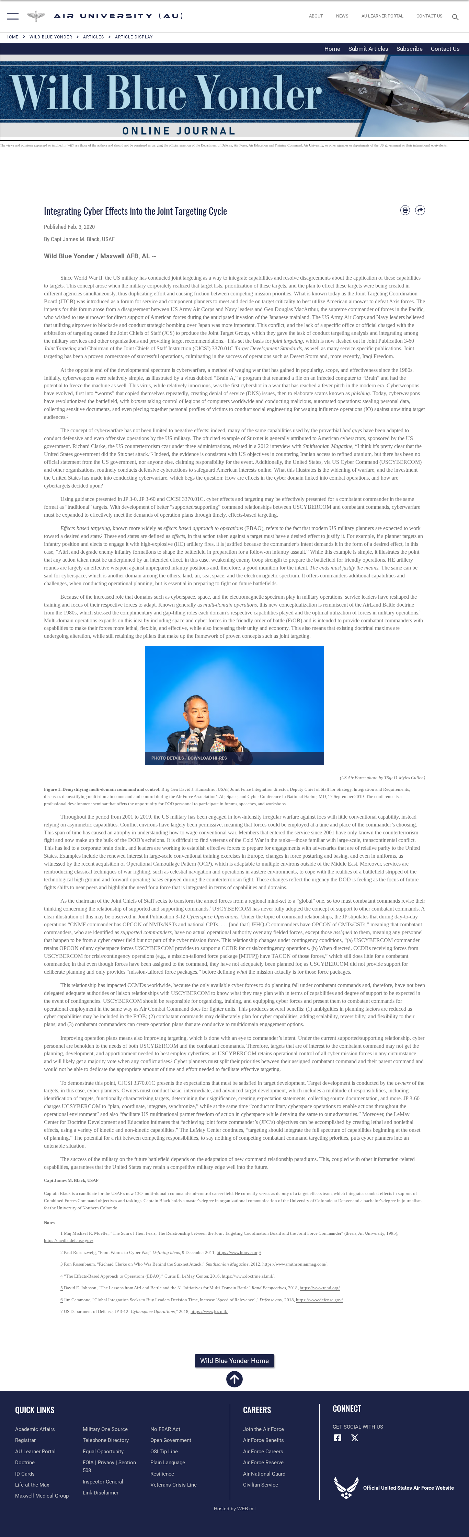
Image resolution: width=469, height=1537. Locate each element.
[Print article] (405, 210)
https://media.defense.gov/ (68, 1240)
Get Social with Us (358, 1427)
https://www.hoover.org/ (239, 1252)
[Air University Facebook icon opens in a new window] (338, 1438)
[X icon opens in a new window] (355, 1438)
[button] (11, 16)
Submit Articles (368, 48)
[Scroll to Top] (234, 1383)
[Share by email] (420, 210)
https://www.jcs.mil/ (209, 1311)
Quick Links (34, 1410)
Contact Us (445, 48)
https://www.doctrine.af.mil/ (248, 1276)
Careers (257, 1410)
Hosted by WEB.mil (234, 1508)
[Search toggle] (456, 16)
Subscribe (410, 48)
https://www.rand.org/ (320, 1287)
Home (332, 48)
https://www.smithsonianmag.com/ (294, 1264)
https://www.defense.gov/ (319, 1299)
